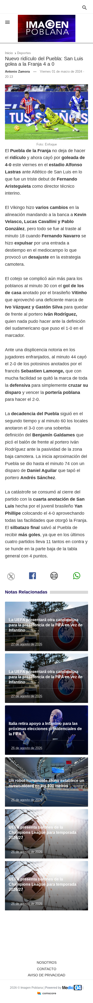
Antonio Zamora (17, 71)
